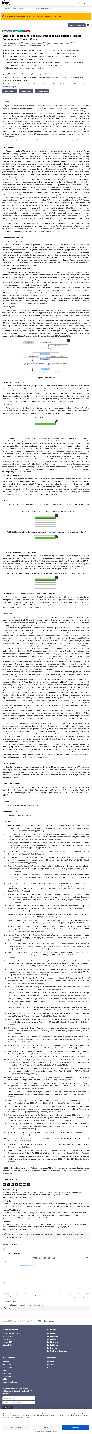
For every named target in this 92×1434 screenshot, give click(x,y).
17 (72, 208)
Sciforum (5, 1361)
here (19, 1237)
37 (83, 705)
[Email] (4, 1185)
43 (10, 736)
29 (84, 646)
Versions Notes (42, 91)
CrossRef (26, 831)
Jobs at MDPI (7, 1345)
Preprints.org (7, 1367)
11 (57, 185)
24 (71, 401)
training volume (50, 140)
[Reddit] (25, 1185)
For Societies (52, 1348)
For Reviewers (52, 1336)
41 (79, 713)
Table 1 (77, 408)
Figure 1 (47, 323)
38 (44, 708)
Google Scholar (14, 831)
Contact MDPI (7, 1342)
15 (67, 208)
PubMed (40, 831)
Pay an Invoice (7, 1336)
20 (25, 210)
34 (85, 700)
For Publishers (52, 1345)
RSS (39, 1321)
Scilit (33, 831)
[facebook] (16, 1185)
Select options (9, 1398)
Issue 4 (31, 8)
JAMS (4, 1379)
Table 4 (75, 569)
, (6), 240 (52, 16)
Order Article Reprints (76, 25)
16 (70, 208)
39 (74, 713)
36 (86, 703)
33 (58, 692)
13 (60, 195)
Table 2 (48, 504)
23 (25, 320)
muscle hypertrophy (34, 140)
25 (73, 413)
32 (41, 692)
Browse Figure (25, 91)
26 (40, 448)
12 (30, 190)
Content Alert (49, 1321)
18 (74, 208)
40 (77, 713)
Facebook (50, 1364)
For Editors (51, 1339)
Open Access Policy (9, 1339)
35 (83, 703)
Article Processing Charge (12, 1333)
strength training (18, 140)
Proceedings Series (9, 1382)
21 (84, 216)
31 (57, 654)
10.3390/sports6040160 (44, 8)
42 (82, 713)
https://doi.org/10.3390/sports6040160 (35, 74)
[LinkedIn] (12, 1185)
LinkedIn (50, 1361)
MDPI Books (7, 1364)
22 (45, 285)
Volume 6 (22, 8)
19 (4, 210)
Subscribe (7, 1408)
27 (43, 448)
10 (75, 182)
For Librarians (52, 1342)
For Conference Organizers (57, 1351)
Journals (6, 8)
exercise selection (65, 140)
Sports (14, 8)
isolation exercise (80, 140)
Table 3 (55, 504)
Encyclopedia (7, 1376)
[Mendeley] (28, 1185)
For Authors (51, 1333)
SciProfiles (6, 1373)
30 (68, 648)
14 (47, 205)
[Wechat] (21, 1185)
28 (47, 464)
